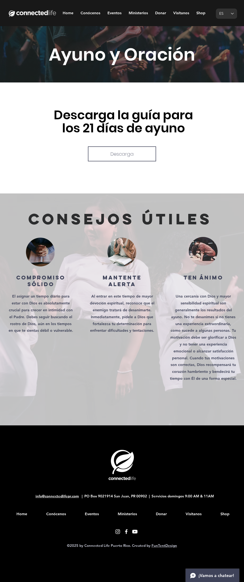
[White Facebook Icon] (126, 532)
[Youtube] (135, 532)
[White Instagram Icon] (118, 532)
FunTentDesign (164, 545)
